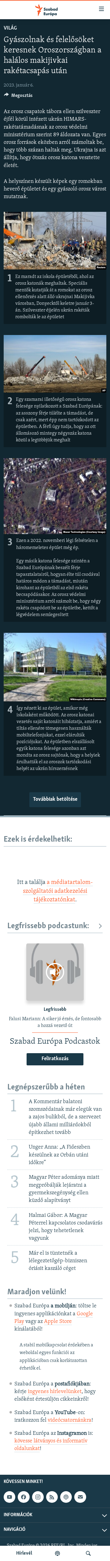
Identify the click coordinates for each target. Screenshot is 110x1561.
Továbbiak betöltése (55, 799)
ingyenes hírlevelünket (55, 1392)
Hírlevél (24, 1553)
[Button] (18, 97)
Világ (10, 28)
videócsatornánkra (69, 1420)
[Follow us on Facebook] (23, 1497)
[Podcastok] (57, 1553)
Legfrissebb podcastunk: (48, 926)
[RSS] (52, 1497)
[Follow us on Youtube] (9, 1497)
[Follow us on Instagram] (38, 1497)
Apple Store (58, 1321)
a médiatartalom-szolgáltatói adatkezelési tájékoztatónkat (58, 891)
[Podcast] (66, 1497)
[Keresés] (88, 1553)
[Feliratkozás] (80, 1497)
